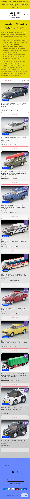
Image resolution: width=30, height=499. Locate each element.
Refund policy (22, 492)
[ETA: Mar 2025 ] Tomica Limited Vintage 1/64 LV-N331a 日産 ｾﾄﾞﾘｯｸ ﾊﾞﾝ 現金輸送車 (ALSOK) (13, 241)
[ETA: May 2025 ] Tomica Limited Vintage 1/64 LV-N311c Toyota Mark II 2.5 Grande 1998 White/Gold (13, 139)
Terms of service (11, 495)
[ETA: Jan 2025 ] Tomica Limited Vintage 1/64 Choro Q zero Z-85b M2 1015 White (13, 408)
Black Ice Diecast (13, 492)
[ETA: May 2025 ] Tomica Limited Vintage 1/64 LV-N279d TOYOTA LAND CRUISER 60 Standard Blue (14, 207)
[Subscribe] (24, 466)
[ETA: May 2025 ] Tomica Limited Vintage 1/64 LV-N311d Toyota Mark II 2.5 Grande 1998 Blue (13, 105)
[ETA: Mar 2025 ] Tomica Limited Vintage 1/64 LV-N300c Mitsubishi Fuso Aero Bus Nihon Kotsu (13, 275)
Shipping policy (20, 495)
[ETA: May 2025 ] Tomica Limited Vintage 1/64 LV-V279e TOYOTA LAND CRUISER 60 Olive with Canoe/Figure (14, 173)
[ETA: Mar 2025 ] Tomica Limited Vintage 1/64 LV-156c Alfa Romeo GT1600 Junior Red (14, 309)
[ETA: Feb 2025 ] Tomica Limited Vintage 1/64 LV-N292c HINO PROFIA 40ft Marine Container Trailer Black (13, 375)
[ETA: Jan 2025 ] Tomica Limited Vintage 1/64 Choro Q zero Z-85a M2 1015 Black (13, 441)
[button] (2, 15)
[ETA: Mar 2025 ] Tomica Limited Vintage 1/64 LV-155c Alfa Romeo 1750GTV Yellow (14, 341)
